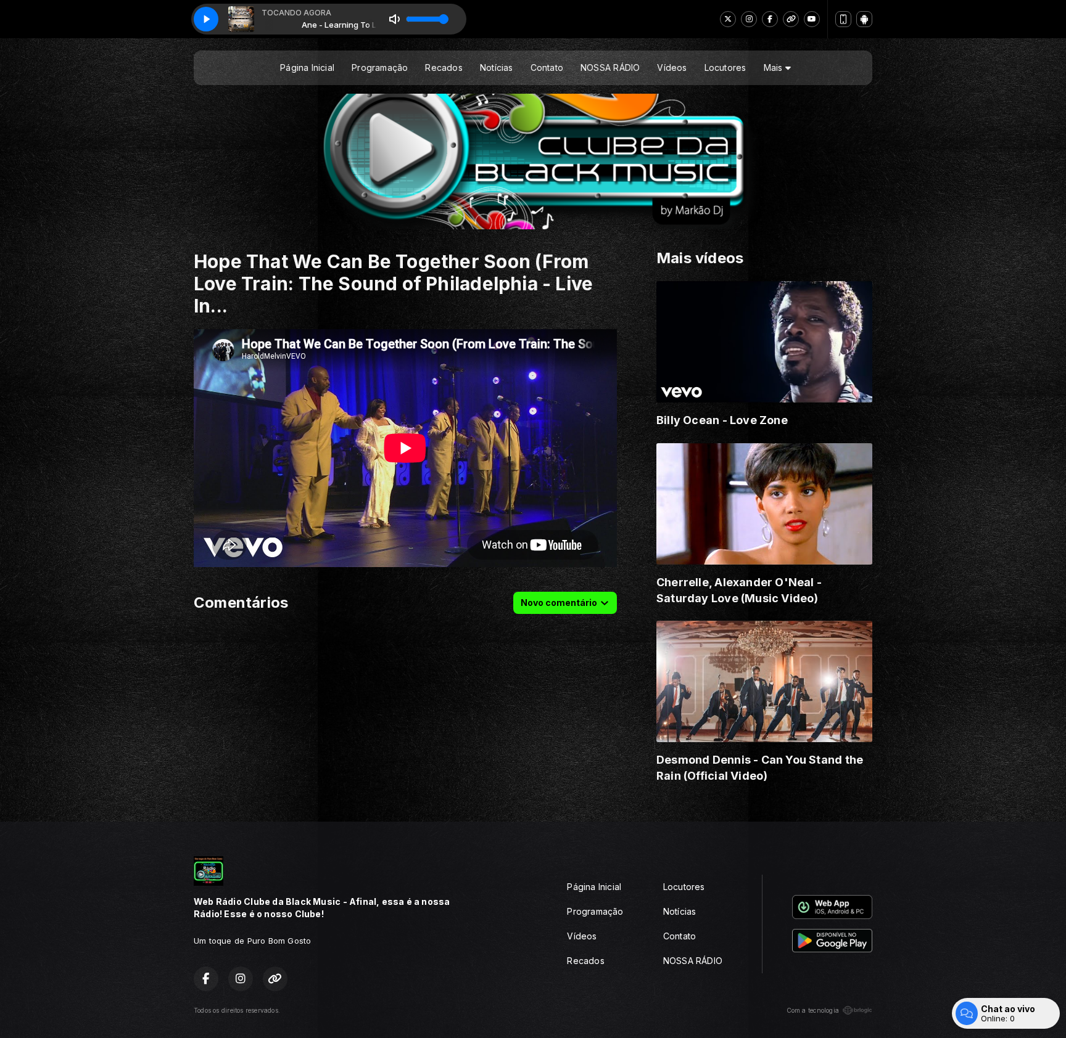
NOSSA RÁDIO (610, 67)
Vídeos (672, 67)
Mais (774, 67)
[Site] (791, 19)
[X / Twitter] (728, 19)
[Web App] (843, 19)
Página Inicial (307, 67)
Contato (547, 67)
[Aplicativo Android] (864, 19)
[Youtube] (812, 19)
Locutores (725, 67)
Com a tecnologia (813, 1010)
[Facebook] (770, 19)
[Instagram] (749, 19)
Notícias (496, 67)
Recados (443, 67)
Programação (380, 67)
